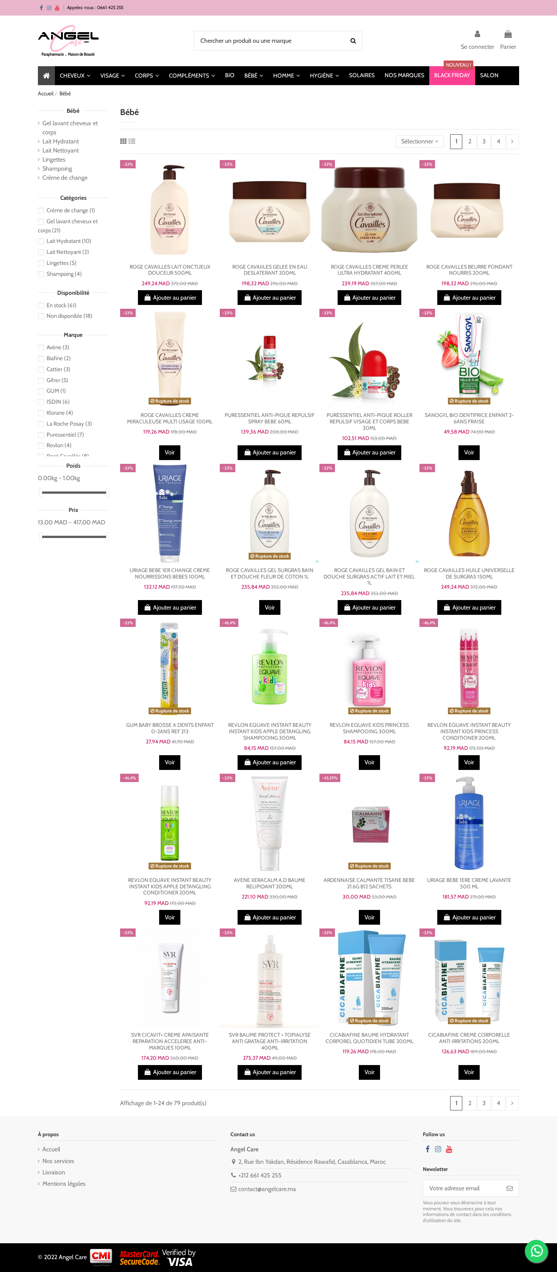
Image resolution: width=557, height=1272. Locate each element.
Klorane (60, 412)
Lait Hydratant (60, 141)
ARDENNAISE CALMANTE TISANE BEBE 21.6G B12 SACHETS (369, 883)
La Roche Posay (69, 423)
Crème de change (65, 177)
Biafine (59, 358)
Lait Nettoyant (60, 150)
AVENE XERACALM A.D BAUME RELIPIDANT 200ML (269, 883)
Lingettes (54, 159)
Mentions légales (64, 1183)
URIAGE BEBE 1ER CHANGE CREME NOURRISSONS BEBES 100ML (170, 573)
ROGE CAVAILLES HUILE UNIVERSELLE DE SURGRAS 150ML (469, 573)
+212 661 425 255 (260, 1175)
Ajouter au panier (174, 297)
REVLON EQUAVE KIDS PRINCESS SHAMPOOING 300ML (369, 728)
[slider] (40, 492)
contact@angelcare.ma (267, 1189)
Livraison (53, 1172)
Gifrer (57, 380)
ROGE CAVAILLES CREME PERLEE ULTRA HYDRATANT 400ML (369, 270)
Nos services (58, 1161)
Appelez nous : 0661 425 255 (95, 7)
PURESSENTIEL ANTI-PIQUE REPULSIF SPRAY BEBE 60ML (269, 418)
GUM (56, 390)
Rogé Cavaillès (68, 456)
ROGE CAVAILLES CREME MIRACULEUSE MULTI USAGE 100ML (170, 418)
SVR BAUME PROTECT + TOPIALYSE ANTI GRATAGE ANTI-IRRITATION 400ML (270, 1041)
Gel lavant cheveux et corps (70, 128)
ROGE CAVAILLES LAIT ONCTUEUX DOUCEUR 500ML (170, 270)
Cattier (58, 369)
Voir (170, 452)
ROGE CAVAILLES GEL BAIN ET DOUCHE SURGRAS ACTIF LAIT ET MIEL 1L (369, 576)
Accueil (51, 1149)
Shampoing (57, 168)
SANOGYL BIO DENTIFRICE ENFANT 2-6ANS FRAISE (469, 418)
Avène (58, 347)
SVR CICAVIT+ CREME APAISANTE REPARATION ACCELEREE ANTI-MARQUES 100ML (170, 1041)
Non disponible (69, 316)
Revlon (59, 445)
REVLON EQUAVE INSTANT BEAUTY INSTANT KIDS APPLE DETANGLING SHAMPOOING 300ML (269, 731)
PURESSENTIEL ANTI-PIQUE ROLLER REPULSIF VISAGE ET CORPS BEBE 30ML (369, 421)
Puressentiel (65, 434)
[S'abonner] (510, 1188)
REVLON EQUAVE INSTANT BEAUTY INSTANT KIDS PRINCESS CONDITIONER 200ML (469, 731)
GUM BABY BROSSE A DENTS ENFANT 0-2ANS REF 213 (170, 728)
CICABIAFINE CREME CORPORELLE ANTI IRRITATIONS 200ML (469, 1038)
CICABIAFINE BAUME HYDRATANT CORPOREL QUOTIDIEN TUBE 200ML (369, 1038)
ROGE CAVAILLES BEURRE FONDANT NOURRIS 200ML (469, 270)
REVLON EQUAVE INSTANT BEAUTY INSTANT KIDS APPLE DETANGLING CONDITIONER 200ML (169, 886)
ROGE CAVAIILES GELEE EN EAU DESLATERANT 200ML (269, 270)
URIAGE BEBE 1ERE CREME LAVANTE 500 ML (469, 883)
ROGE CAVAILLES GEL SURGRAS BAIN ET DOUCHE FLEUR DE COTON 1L (269, 573)
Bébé (73, 110)
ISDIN (58, 401)
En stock (62, 305)
